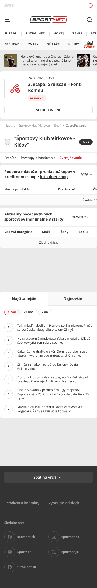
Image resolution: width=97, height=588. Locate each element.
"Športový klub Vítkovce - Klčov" (39, 126)
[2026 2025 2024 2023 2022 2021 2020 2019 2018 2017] (86, 174)
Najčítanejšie (24, 298)
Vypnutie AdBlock (63, 502)
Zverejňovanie (71, 157)
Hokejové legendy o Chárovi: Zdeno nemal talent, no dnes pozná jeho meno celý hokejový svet (47, 60)
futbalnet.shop (54, 176)
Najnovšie (72, 298)
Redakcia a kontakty (21, 502)
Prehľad (10, 157)
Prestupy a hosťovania (38, 157)
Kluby (8, 126)
